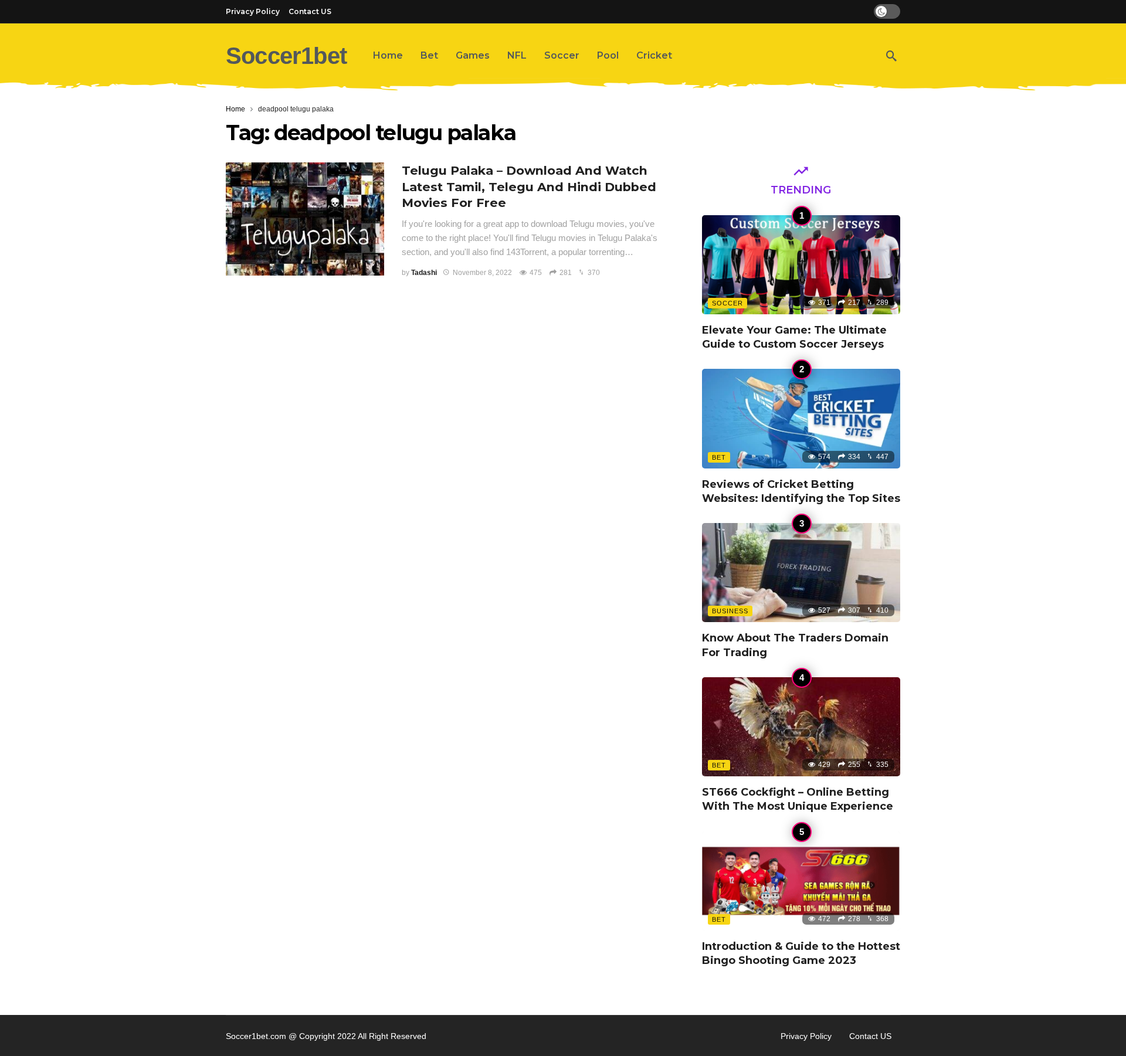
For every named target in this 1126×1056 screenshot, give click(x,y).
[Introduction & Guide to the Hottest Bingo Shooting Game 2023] (801, 881)
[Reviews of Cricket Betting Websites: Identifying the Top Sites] (801, 418)
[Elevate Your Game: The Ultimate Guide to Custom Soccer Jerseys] (801, 264)
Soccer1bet (286, 55)
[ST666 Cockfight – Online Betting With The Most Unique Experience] (801, 726)
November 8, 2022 (482, 273)
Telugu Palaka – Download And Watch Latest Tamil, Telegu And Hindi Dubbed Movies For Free (529, 186)
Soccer (727, 303)
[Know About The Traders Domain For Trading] (801, 572)
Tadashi (424, 273)
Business (730, 610)
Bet (719, 457)
